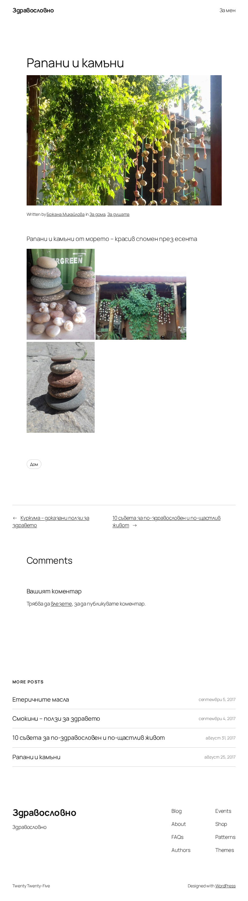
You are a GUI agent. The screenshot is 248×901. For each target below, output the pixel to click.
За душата (118, 214)
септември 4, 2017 (217, 718)
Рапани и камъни (36, 757)
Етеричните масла (40, 699)
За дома (97, 214)
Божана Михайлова (65, 214)
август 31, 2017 (221, 738)
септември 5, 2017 (217, 699)
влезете (61, 603)
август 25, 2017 (220, 757)
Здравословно (33, 10)
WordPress (225, 886)
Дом (34, 464)
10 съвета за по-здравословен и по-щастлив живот (88, 737)
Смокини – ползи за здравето (56, 718)
